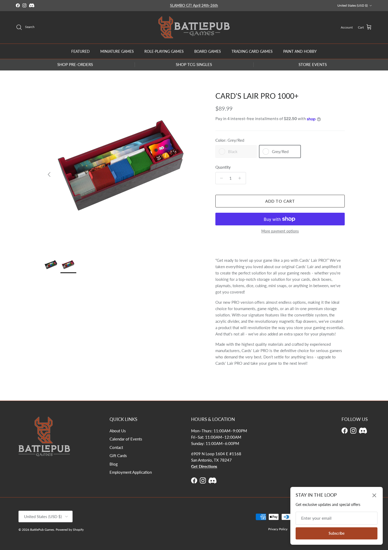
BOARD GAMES (207, 51)
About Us (118, 430)
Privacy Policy (277, 529)
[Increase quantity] (241, 178)
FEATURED (80, 51)
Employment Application (131, 472)
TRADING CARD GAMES (252, 51)
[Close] (374, 495)
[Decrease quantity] (220, 178)
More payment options (280, 231)
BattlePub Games (42, 530)
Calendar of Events (126, 439)
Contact (116, 447)
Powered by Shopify (70, 530)
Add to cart (280, 201)
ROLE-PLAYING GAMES (164, 51)
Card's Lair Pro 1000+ (257, 95)
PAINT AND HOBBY (300, 51)
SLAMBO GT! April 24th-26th (194, 5)
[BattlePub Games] (194, 27)
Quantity (223, 167)
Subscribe (336, 533)
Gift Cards (118, 455)
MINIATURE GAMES (117, 51)
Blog (114, 464)
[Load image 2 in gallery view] (124, 172)
